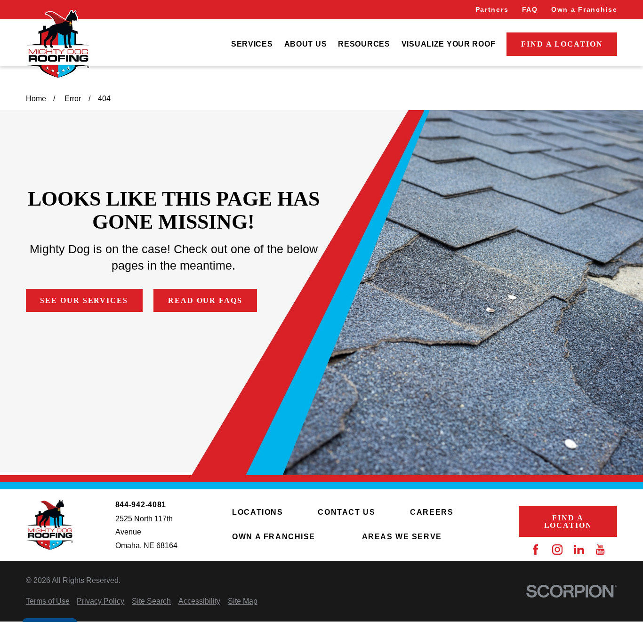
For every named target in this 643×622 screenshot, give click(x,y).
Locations (257, 512)
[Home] (58, 44)
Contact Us (346, 512)
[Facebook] (535, 549)
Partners (491, 9)
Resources (364, 44)
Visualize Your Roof (449, 44)
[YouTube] (600, 549)
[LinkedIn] (579, 549)
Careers (431, 512)
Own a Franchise (584, 9)
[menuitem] (252, 44)
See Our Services (84, 300)
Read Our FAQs (205, 300)
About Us (305, 44)
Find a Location (562, 44)
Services (252, 44)
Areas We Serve (402, 537)
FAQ (530, 9)
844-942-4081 (141, 505)
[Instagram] (557, 549)
